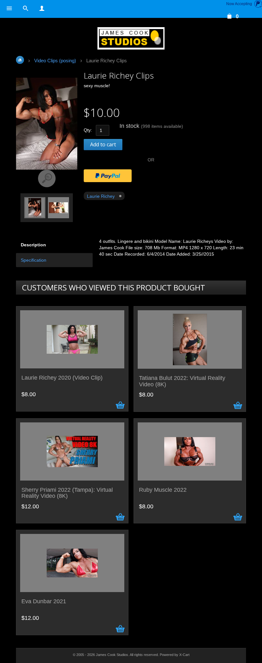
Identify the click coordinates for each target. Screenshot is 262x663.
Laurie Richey (101, 196)
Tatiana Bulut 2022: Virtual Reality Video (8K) (182, 381)
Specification (33, 260)
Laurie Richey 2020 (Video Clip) (62, 378)
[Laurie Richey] (34, 207)
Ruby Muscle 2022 (163, 490)
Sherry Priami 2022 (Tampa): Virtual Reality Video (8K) (67, 493)
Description (33, 244)
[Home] (131, 38)
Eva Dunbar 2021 (43, 601)
